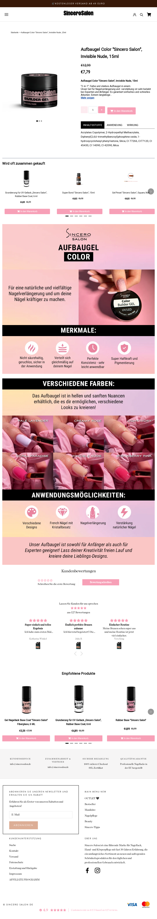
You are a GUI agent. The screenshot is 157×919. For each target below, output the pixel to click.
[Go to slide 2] (39, 121)
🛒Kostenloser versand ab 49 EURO (78, 3)
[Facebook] (87, 870)
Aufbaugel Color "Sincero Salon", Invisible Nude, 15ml (43, 32)
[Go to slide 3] (41, 121)
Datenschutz (16, 862)
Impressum (15, 874)
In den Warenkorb (29, 211)
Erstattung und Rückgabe (23, 868)
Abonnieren (23, 825)
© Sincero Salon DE (18, 904)
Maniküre (90, 810)
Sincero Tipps (92, 827)
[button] (76, 653)
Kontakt (13, 851)
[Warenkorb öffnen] (149, 14)
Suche (12, 845)
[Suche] (141, 14)
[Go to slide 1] (37, 121)
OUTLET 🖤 (92, 798)
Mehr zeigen (87, 97)
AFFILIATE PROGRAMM (24, 879)
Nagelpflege (91, 815)
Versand (13, 856)
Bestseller (90, 804)
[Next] (151, 191)
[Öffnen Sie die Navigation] (6, 14)
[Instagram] (97, 870)
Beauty (88, 821)
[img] (78, 608)
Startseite (15, 32)
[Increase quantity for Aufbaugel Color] (101, 109)
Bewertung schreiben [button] (101, 582)
